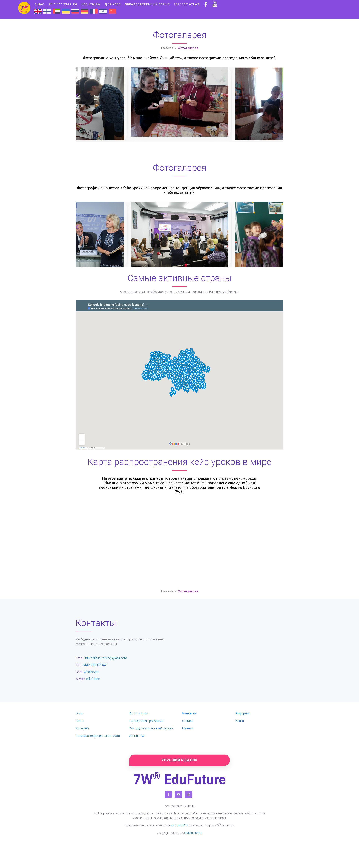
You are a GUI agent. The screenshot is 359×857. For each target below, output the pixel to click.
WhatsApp (91, 672)
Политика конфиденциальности (98, 736)
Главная (167, 48)
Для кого (113, 4)
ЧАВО (79, 721)
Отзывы (187, 721)
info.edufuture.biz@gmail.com (106, 658)
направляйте (179, 825)
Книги (240, 721)
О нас (40, 4)
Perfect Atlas (186, 4)
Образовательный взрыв (147, 4)
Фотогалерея (138, 713)
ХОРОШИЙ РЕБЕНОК (179, 760)
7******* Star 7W (63, 4)
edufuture (93, 679)
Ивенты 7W (90, 4)
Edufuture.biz (193, 833)
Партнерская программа (146, 721)
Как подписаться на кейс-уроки (151, 728)
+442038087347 (94, 665)
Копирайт (82, 728)
